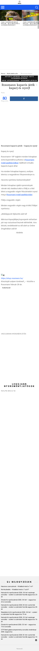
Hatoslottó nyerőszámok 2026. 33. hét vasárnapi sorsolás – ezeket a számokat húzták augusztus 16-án (19, 619)
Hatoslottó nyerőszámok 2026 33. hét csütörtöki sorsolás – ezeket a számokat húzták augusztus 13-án (19, 637)
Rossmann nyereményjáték (14, 334)
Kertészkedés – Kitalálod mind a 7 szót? (15, 589)
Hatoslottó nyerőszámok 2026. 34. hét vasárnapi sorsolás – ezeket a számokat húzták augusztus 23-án (19, 595)
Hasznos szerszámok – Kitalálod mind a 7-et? (17, 586)
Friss (19, 3)
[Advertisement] (19, 49)
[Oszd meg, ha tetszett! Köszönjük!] (24, 98)
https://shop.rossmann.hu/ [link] (12, 278)
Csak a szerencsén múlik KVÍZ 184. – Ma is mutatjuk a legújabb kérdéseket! (10, 23)
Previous (1, 19)
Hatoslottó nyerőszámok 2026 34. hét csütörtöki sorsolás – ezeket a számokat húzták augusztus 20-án (19, 607)
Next (38, 19)
